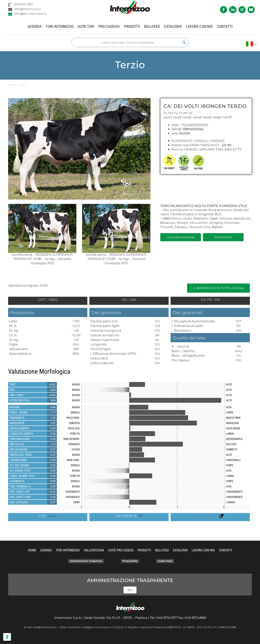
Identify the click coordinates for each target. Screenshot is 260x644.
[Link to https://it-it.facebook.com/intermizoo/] (223, 9)
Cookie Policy (165, 561)
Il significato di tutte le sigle (218, 288)
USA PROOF (208, 516)
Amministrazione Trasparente (86, 561)
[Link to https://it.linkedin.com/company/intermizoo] (232, 9)
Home (12, 85)
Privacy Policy (130, 561)
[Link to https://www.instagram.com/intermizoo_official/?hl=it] (242, 9)
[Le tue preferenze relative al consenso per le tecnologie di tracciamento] (7, 637)
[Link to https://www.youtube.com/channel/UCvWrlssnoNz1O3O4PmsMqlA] (251, 9)
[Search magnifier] (184, 42)
